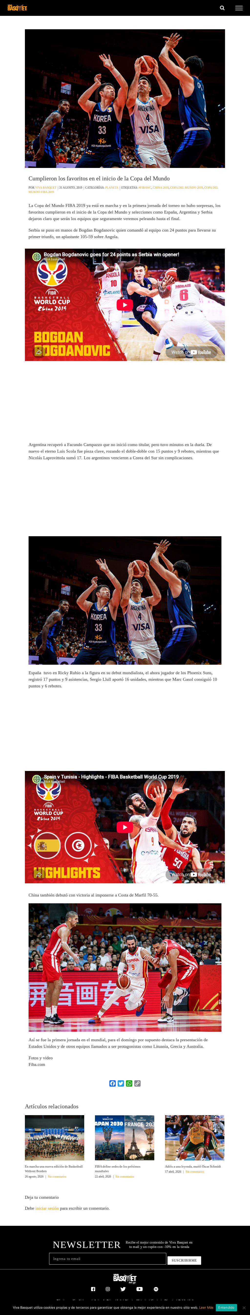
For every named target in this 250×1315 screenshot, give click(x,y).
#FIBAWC (145, 187)
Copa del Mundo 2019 (186, 187)
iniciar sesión (47, 1208)
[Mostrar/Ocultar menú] (239, 8)
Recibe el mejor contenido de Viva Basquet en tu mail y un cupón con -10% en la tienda (159, 1245)
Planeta (111, 187)
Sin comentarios (57, 1176)
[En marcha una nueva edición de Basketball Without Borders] (54, 1137)
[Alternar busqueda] (222, 7)
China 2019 (161, 187)
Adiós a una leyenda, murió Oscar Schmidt (193, 1166)
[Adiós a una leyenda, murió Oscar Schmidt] (194, 1137)
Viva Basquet (45, 187)
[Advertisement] (125, 404)
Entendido (226, 1307)
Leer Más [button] (206, 1307)
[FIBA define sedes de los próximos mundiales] (124, 1137)
